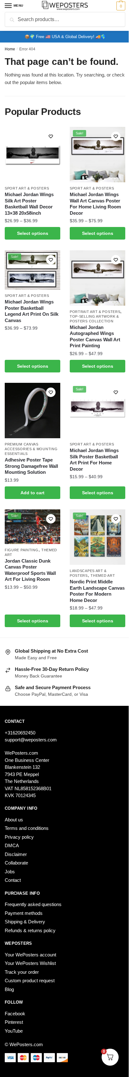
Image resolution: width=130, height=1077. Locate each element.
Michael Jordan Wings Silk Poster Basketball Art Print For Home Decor (94, 460)
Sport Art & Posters (27, 188)
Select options (32, 233)
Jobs (10, 871)
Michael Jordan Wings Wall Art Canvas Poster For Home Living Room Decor (95, 204)
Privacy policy (19, 837)
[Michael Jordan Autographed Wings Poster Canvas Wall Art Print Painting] (97, 278)
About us (14, 819)
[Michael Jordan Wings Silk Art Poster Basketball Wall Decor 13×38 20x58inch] (32, 154)
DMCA (12, 845)
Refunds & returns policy (30, 930)
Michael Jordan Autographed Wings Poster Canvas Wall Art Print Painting (95, 337)
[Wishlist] (51, 136)
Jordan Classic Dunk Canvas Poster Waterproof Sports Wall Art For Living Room (30, 570)
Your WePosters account (30, 954)
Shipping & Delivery (25, 921)
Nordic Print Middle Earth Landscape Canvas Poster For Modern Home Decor (97, 591)
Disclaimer (16, 854)
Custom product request (30, 980)
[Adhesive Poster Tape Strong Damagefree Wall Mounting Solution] (32, 410)
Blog (9, 989)
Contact (13, 880)
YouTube (14, 1031)
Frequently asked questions (33, 904)
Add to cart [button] (32, 492)
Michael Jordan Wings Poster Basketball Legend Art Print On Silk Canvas (31, 311)
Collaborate (16, 862)
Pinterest (14, 1022)
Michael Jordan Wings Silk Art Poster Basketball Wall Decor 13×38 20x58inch (29, 204)
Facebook (15, 1013)
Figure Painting (21, 550)
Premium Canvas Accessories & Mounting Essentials (31, 449)
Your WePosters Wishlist (30, 963)
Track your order (22, 972)
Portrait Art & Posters (95, 312)
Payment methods (24, 913)
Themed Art (103, 575)
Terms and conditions (27, 828)
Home (10, 49)
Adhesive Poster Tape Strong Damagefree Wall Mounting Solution (31, 466)
